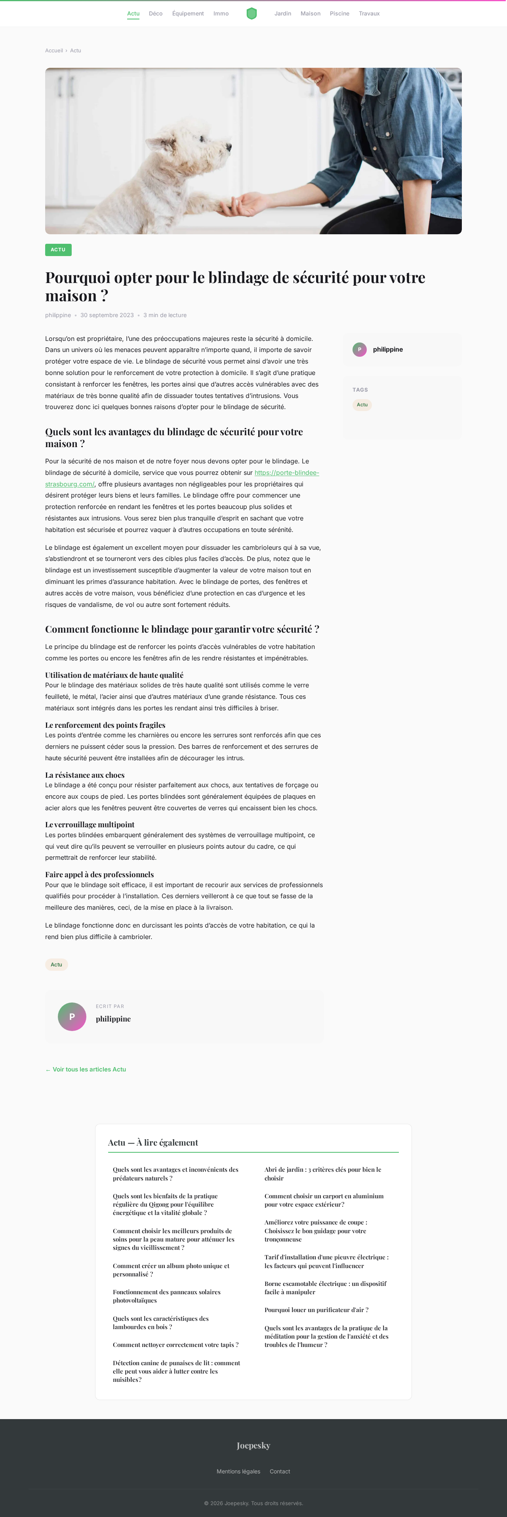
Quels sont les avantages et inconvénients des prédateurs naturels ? (175, 1173)
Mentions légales (238, 1471)
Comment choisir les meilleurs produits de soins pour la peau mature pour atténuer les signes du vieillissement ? (173, 1239)
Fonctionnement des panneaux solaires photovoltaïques (167, 1296)
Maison (310, 13)
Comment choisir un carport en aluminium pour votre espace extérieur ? (324, 1200)
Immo (221, 13)
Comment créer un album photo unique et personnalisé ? (171, 1270)
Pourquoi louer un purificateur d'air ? (316, 1310)
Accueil (54, 50)
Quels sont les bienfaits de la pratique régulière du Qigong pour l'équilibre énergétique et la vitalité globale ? (165, 1204)
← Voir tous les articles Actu (85, 1069)
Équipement (188, 13)
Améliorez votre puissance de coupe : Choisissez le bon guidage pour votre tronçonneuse (316, 1230)
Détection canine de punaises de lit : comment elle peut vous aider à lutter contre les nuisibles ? (176, 1371)
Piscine (339, 13)
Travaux (369, 13)
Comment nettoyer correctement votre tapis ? (175, 1345)
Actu (133, 13)
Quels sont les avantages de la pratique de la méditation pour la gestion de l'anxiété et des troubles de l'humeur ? (327, 1336)
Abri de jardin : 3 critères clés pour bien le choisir (323, 1173)
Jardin (282, 13)
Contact (280, 1471)
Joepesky (254, 1444)
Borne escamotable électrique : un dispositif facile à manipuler (325, 1288)
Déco (156, 13)
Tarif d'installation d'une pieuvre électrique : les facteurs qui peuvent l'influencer (327, 1261)
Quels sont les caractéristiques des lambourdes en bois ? (161, 1322)
